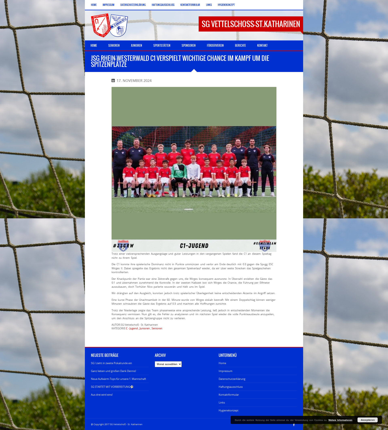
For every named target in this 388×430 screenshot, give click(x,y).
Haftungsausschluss (163, 5)
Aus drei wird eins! (102, 394)
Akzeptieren (368, 420)
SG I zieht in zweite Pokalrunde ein (111, 363)
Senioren (157, 328)
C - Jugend (132, 328)
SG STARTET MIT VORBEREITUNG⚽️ (112, 387)
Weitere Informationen (340, 420)
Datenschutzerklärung (133, 5)
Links (209, 5)
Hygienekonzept (226, 5)
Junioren (145, 328)
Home (94, 5)
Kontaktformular (190, 5)
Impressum (108, 5)
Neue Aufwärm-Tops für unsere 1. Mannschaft (118, 379)
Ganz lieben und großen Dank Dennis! (113, 371)
